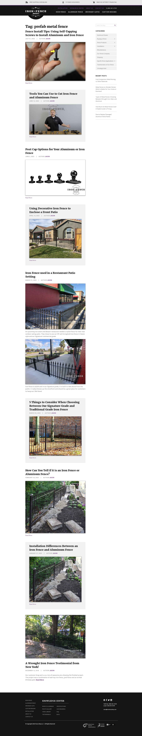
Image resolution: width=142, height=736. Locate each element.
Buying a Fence (101, 39)
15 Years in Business (72, 2)
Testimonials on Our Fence (105, 65)
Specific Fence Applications (105, 61)
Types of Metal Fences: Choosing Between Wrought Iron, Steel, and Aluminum (106, 99)
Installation (100, 46)
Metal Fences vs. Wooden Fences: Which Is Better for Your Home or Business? (106, 89)
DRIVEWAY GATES (92, 12)
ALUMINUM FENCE (75, 12)
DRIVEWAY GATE (30, 705)
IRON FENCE (61, 12)
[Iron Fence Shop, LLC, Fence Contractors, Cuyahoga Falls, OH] (111, 725)
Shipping (100, 57)
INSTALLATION (63, 8)
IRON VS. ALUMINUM (48, 706)
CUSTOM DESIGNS (109, 12)
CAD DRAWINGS (61, 709)
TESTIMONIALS (46, 714)
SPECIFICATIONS (61, 706)
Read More (28, 83)
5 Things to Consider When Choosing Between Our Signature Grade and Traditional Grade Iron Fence (54, 406)
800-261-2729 (112, 8)
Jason (48, 38)
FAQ (58, 711)
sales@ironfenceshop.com (109, 709)
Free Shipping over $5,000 (38, 2)
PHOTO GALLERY (47, 709)
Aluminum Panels (102, 35)
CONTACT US (99, 8)
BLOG (58, 714)
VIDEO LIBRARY (46, 711)
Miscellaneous (101, 50)
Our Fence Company (103, 54)
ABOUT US (89, 8)
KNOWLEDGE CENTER (77, 8)
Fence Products (101, 42)
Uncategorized (101, 68)
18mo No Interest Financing (106, 2)
